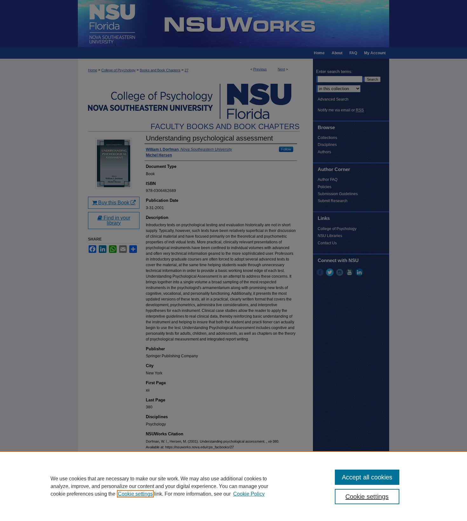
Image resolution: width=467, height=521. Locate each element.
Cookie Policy (249, 494)
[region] (233, 486)
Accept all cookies (367, 477)
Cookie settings (135, 494)
